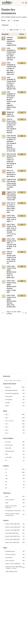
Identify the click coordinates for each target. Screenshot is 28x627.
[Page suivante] (20, 29)
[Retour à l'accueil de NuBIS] (7, 3)
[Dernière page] (24, 29)
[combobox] (14, 381)
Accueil (20, 7)
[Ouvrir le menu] (26, 2)
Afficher (3, 20)
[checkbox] (14, 387)
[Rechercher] (23, 3)
